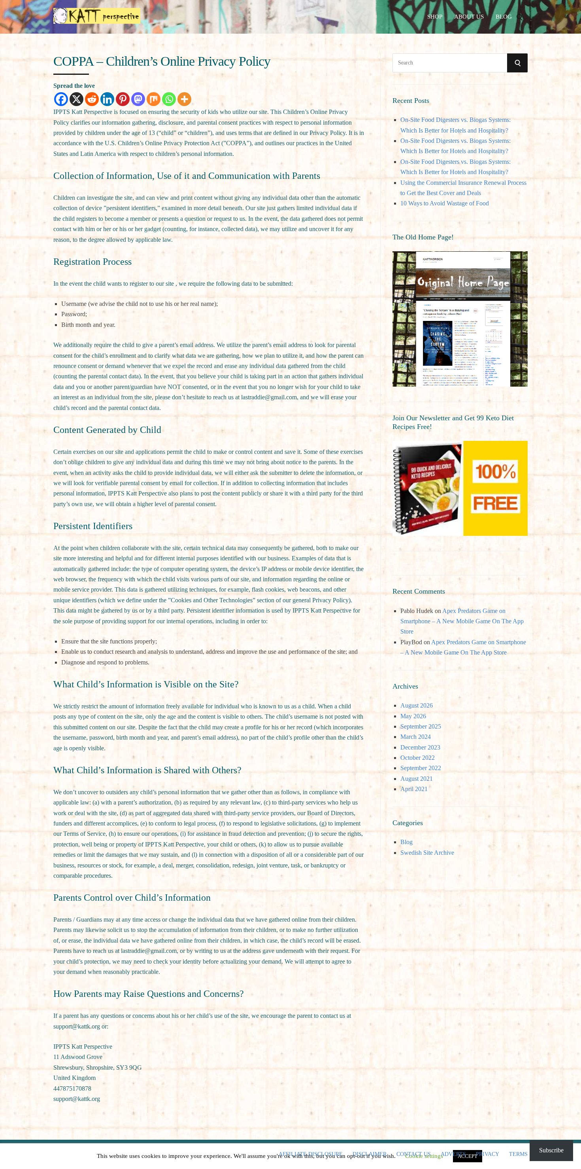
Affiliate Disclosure (311, 1154)
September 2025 (420, 726)
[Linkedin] (107, 99)
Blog (504, 16)
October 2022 (417, 757)
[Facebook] (61, 99)
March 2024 (415, 736)
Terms (518, 1154)
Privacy (487, 1154)
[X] (76, 99)
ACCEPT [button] (467, 1156)
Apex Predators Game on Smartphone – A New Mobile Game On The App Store (462, 621)
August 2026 (416, 705)
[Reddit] (92, 99)
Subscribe (551, 1150)
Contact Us (413, 1154)
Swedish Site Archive (427, 852)
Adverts (453, 1154)
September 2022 (420, 768)
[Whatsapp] (169, 99)
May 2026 (413, 716)
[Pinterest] (123, 99)
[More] (184, 99)
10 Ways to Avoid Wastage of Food (444, 203)
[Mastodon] (138, 99)
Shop (434, 16)
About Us (469, 16)
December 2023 (420, 747)
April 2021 (414, 789)
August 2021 (416, 778)
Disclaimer (370, 1154)
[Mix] (153, 99)
